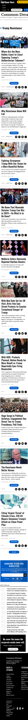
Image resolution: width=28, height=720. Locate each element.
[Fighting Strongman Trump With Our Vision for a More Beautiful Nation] (14, 149)
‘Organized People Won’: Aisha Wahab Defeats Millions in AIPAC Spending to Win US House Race (17, 631)
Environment (10, 686)
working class (9, 136)
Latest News (10, 674)
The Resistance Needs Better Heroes (11, 468)
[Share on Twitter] (16, 87)
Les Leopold (4, 129)
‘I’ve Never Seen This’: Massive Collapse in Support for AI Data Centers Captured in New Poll (17, 617)
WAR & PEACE (3, 19)
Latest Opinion (8, 677)
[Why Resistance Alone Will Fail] (14, 100)
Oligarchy (24, 672)
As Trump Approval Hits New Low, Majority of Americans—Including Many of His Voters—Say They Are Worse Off (17, 612)
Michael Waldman (5, 269)
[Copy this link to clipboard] (26, 87)
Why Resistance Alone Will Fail (13, 112)
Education (9, 684)
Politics (8, 689)
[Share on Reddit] (22, 87)
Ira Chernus (4, 176)
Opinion (3, 86)
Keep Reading (14, 83)
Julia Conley (4, 326)
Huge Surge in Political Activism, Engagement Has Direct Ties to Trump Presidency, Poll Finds (13, 420)
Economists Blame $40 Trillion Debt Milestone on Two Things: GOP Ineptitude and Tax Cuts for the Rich (17, 603)
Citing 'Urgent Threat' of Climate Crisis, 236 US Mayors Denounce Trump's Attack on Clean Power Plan (13, 518)
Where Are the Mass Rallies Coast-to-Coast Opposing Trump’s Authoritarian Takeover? (12, 56)
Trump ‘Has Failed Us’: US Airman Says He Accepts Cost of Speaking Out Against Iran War (17, 590)
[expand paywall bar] (26, 3)
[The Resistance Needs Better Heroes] (14, 456)
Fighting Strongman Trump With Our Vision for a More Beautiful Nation (14, 163)
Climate (8, 680)
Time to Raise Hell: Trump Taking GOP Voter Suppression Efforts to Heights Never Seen (17, 621)
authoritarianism (10, 86)
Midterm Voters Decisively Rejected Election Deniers (13, 260)
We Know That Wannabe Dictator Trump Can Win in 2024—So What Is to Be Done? (12, 211)
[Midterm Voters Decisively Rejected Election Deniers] (14, 248)
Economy (9, 682)
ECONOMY (4, 10)
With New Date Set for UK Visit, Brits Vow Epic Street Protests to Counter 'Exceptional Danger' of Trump (13, 306)
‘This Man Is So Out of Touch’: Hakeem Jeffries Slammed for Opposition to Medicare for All (17, 599)
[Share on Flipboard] (19, 87)
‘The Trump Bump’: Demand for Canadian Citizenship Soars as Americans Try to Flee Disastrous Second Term (16, 594)
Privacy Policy (9, 715)
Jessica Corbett (4, 538)
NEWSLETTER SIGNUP (16, 9)
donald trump (9, 183)
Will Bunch (3, 227)
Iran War (24, 685)
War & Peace (10, 695)
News (2, 333)
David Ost (3, 80)
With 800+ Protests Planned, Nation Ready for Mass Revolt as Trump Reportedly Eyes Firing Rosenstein (13, 363)
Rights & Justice (9, 692)
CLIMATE (4, 7)
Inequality (24, 676)
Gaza (22, 679)
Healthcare (9, 688)
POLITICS (4, 12)
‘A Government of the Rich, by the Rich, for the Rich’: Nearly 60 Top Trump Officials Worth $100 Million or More (17, 608)
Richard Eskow (4, 481)
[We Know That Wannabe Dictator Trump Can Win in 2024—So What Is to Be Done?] (14, 196)
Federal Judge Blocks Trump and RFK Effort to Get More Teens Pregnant (17, 626)
